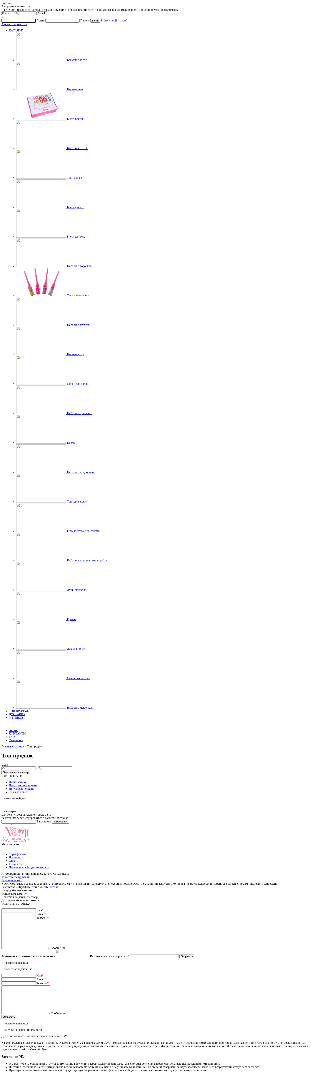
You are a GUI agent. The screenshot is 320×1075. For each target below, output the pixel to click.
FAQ (12, 736)
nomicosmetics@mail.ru (15, 877)
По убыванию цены (21, 788)
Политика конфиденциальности (29, 867)
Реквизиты (16, 864)
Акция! (13, 730)
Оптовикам (16, 740)
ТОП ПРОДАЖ (19, 710)
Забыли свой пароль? (114, 20)
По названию (17, 782)
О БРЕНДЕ (16, 717)
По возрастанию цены (23, 785)
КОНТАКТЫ (17, 733)
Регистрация (60, 821)
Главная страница (13, 746)
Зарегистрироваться (14, 24)
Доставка (15, 857)
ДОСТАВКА (17, 714)
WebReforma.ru (49, 887)
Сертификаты (17, 854)
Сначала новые (18, 792)
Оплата (13, 860)
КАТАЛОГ (16, 30)
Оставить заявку (11, 880)
